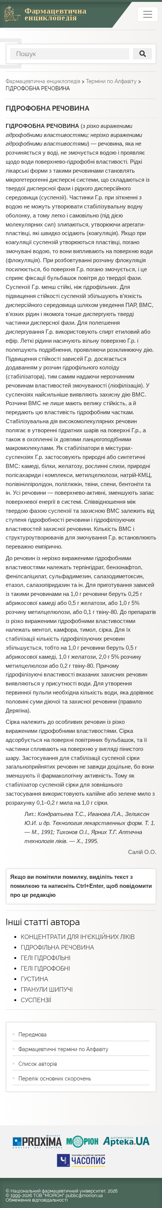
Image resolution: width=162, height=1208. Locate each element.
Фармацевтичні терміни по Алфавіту (63, 1049)
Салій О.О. (142, 852)
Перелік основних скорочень (54, 1079)
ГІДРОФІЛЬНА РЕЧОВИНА (57, 947)
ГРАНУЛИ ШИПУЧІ (47, 989)
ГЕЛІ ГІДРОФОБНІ (45, 968)
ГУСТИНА (34, 979)
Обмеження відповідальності (37, 1200)
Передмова (32, 1035)
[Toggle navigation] (147, 14)
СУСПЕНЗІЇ (36, 1000)
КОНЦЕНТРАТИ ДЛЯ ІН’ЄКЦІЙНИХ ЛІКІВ (78, 937)
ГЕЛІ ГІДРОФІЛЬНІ (45, 958)
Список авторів (37, 1064)
